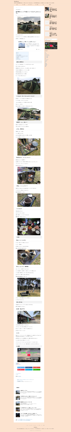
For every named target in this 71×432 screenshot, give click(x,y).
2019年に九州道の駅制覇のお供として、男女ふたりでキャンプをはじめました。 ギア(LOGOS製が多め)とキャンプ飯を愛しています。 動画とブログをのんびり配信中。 (35, 428)
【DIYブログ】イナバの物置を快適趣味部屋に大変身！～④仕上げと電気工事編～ (53, 10)
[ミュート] (54, 48)
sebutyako (19, 376)
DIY (45, 52)
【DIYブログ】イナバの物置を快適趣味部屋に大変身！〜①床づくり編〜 (53, 28)
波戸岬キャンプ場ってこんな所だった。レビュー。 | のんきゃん (24, 379)
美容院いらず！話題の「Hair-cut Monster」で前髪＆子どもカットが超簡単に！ (53, 35)
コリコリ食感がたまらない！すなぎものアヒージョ (25, 419)
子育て (46, 61)
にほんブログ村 (18, 364)
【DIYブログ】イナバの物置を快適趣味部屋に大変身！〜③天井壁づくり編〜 (53, 16)
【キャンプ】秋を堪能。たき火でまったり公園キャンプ (29, 413)
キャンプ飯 (36, 4)
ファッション (46, 59)
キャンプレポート (30, 4)
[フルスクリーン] (56, 48)
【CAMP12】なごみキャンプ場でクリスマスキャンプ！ (29, 396)
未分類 (46, 63)
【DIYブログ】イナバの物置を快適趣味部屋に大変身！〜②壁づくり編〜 (53, 23)
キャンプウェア (47, 54)
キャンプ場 (23, 4)
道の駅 (50, 4)
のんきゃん (16, 1)
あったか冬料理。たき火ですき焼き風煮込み (24, 420)
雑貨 (45, 66)
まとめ (17, 4)
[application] (51, 45)
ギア (43, 4)
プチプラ (46, 60)
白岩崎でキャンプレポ (24, 390)
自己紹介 (46, 64)
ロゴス (17, 374)
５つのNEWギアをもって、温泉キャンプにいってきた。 (29, 407)
